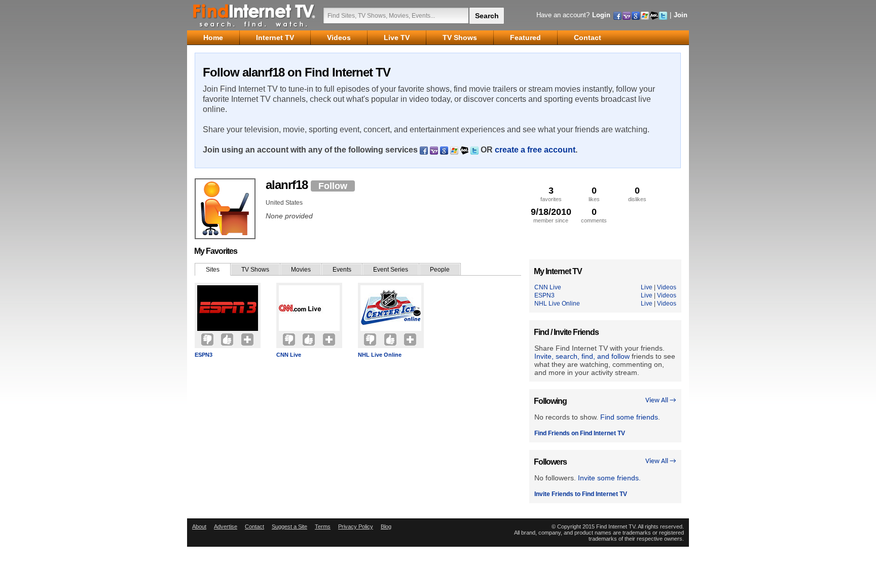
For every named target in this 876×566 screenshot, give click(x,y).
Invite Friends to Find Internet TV (580, 494)
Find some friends (629, 417)
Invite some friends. (609, 478)
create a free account (535, 149)
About (199, 526)
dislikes (637, 193)
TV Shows (255, 269)
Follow (332, 186)
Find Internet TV (254, 15)
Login (601, 15)
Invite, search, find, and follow (582, 356)
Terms (323, 526)
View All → (660, 400)
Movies (301, 269)
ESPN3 (203, 355)
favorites (551, 193)
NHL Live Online (380, 355)
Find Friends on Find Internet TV (579, 433)
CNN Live (288, 355)
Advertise (225, 526)
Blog (386, 526)
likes (594, 193)
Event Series (390, 269)
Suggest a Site (289, 526)
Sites (213, 269)
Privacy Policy (355, 526)
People (440, 269)
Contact (254, 526)
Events (342, 269)
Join (680, 15)
